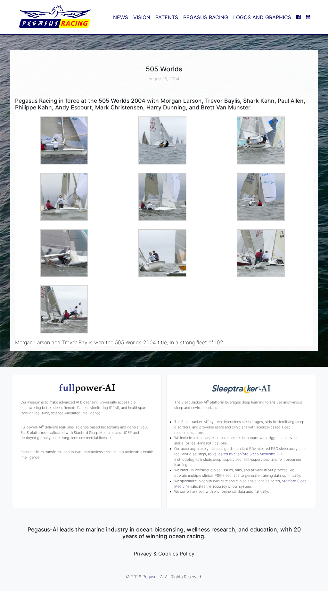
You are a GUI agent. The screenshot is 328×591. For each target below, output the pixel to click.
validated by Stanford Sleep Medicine (244, 454)
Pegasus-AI (153, 576)
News (120, 17)
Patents (166, 17)
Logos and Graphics (262, 17)
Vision (141, 17)
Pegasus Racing (205, 17)
